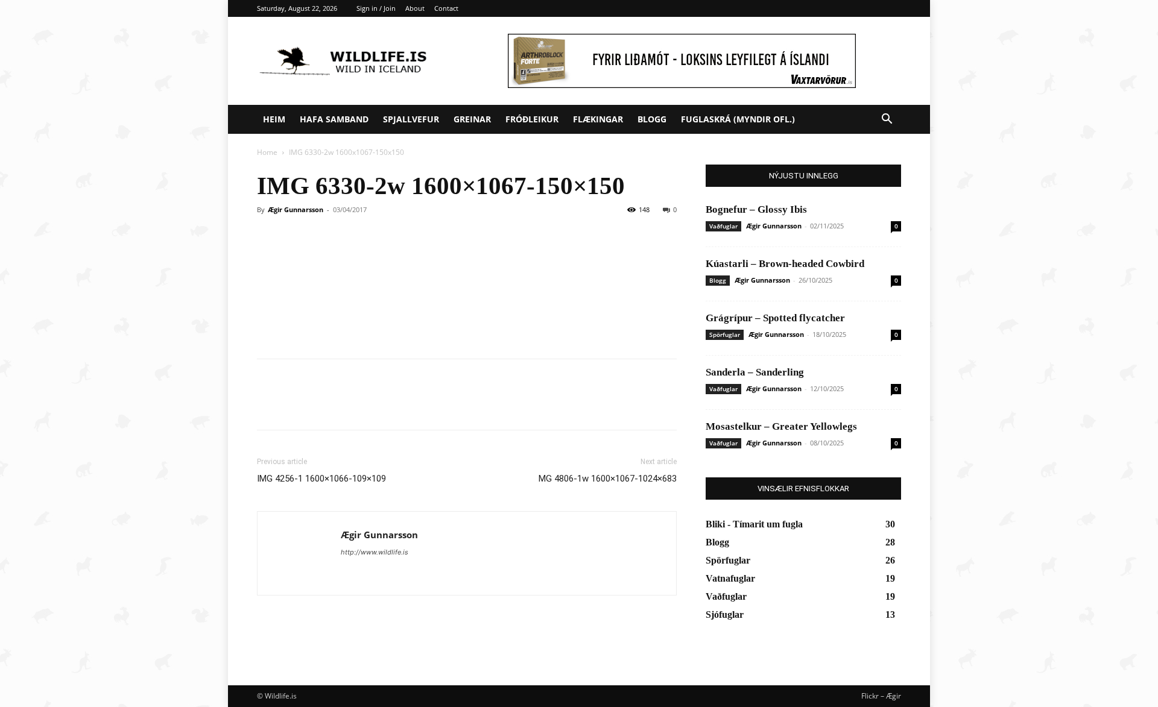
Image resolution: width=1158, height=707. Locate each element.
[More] (380, 405)
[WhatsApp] (352, 405)
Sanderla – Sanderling (755, 372)
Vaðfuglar (723, 226)
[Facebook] (269, 405)
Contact (446, 8)
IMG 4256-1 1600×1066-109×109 (321, 478)
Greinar (472, 119)
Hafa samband (334, 119)
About (415, 8)
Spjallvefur (411, 119)
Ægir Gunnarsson (295, 209)
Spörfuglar (724, 334)
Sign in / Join (376, 8)
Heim (274, 119)
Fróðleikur (531, 119)
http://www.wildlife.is (374, 552)
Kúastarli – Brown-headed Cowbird (785, 263)
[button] (886, 120)
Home (267, 152)
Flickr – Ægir (881, 696)
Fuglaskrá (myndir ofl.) (738, 119)
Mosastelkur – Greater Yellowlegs (781, 426)
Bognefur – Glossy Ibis (756, 209)
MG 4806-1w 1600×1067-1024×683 (608, 478)
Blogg (652, 119)
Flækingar (598, 119)
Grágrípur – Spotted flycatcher (775, 318)
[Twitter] (297, 405)
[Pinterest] (324, 405)
